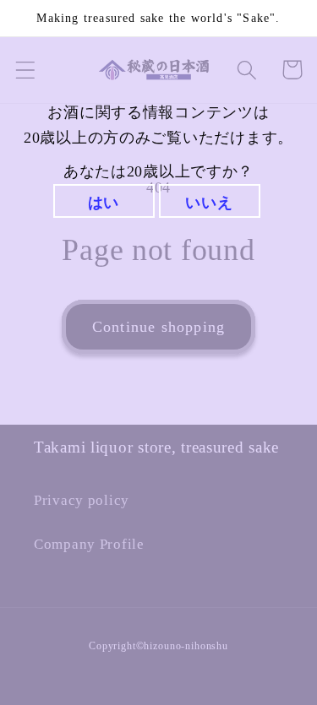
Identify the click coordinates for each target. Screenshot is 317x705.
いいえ (208, 202)
